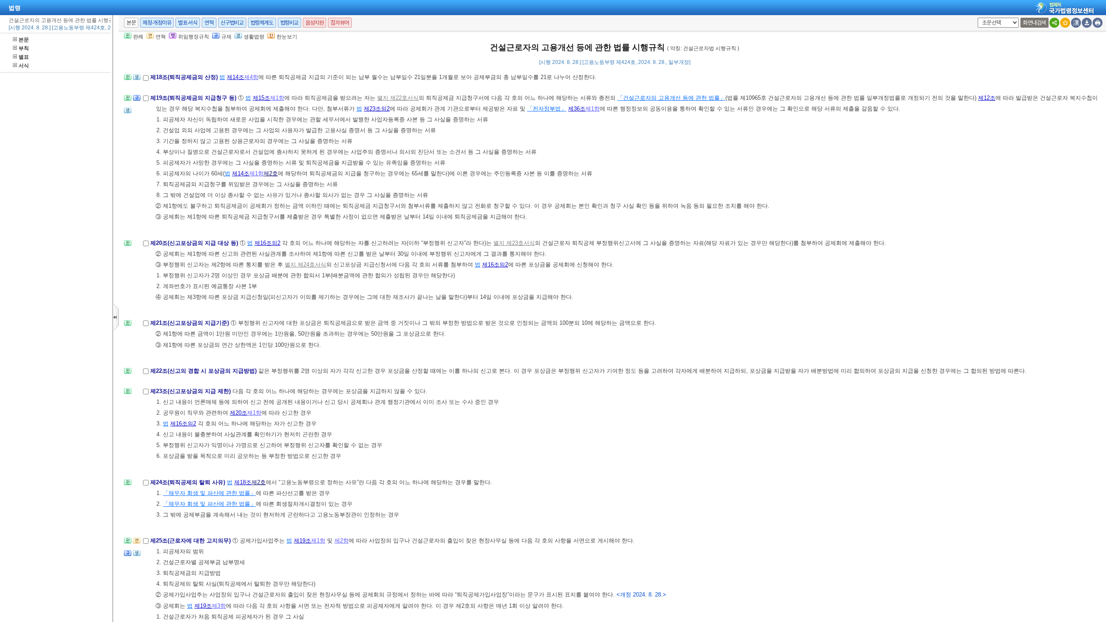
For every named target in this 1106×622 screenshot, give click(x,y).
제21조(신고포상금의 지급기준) (190, 323)
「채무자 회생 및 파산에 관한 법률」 (209, 493)
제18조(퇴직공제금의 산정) (184, 77)
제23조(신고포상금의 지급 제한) (191, 391)
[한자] (1076, 23)
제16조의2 (267, 243)
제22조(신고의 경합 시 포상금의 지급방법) (204, 371)
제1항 (277, 98)
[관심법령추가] (1065, 23)
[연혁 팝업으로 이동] (136, 543)
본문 (24, 40)
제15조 (261, 98)
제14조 (235, 77)
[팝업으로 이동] (136, 79)
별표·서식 (187, 22)
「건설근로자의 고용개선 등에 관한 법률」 (671, 98)
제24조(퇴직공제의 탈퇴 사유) (188, 482)
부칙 (24, 48)
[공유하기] (1054, 23)
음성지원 (314, 22)
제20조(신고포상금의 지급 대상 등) (195, 243)
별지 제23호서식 (514, 243)
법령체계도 (262, 22)
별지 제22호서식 (398, 98)
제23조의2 (377, 108)
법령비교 (289, 22)
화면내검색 (1034, 22)
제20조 (238, 412)
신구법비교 (232, 22)
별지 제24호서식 (305, 264)
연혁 (208, 22)
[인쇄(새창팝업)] (1098, 23)
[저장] (1087, 23)
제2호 (271, 173)
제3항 (219, 606)
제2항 (341, 540)
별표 (24, 57)
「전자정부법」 (546, 108)
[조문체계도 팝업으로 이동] (127, 79)
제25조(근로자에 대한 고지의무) (191, 540)
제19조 (302, 540)
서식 (24, 66)
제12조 (986, 98)
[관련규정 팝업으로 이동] (136, 100)
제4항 (251, 77)
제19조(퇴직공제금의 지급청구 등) (194, 98)
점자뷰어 (340, 22)
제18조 (242, 482)
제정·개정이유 (157, 22)
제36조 (576, 108)
